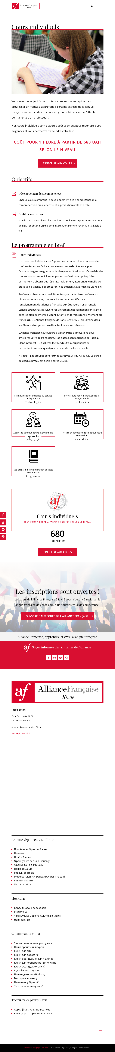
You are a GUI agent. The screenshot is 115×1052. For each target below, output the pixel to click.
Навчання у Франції (26, 982)
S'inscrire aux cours (57, 163)
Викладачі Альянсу (25, 978)
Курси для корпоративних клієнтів (35, 962)
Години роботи (23, 880)
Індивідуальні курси (26, 970)
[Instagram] (54, 657)
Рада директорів (24, 872)
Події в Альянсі (23, 857)
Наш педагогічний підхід (29, 974)
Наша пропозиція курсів (29, 947)
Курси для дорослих (26, 954)
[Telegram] (60, 657)
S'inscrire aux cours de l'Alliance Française (57, 616)
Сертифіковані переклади (30, 908)
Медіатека (20, 911)
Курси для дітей (23, 951)
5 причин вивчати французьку (33, 943)
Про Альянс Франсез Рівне (30, 849)
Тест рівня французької (28, 986)
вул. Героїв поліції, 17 (23, 733)
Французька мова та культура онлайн (37, 915)
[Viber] (66, 657)
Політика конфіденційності (36, 1047)
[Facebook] (48, 657)
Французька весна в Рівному (32, 861)
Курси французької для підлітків (33, 958)
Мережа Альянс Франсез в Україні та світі (39, 876)
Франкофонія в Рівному (28, 865)
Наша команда (23, 868)
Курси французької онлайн (30, 966)
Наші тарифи (22, 919)
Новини (19, 853)
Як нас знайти (22, 884)
